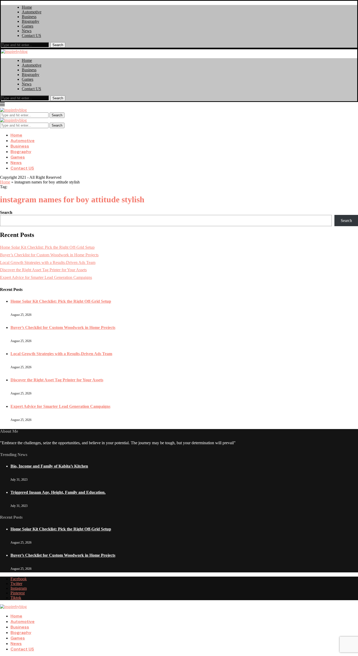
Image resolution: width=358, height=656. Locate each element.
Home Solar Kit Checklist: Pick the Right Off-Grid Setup (47, 247)
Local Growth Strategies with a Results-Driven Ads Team (47, 262)
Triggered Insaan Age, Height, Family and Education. (58, 492)
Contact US (31, 35)
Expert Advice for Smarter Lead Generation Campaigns (46, 277)
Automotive (31, 12)
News (26, 31)
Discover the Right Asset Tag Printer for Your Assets (43, 270)
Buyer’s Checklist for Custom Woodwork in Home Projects (49, 255)
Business (29, 16)
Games (27, 26)
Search (57, 45)
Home (27, 7)
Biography (30, 21)
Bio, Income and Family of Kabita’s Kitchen (49, 466)
